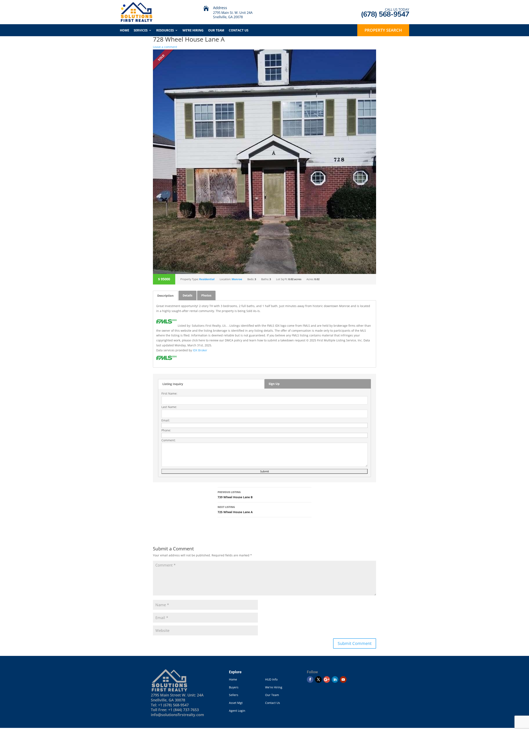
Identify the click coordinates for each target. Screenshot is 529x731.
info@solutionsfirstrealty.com (177, 714)
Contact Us (238, 30)
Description (165, 296)
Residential (206, 279)
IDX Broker (200, 350)
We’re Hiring (193, 30)
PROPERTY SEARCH (383, 30)
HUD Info (271, 679)
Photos (206, 295)
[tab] (165, 295)
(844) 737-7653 (186, 709)
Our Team (216, 30)
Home (124, 30)
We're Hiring (273, 687)
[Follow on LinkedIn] (335, 679)
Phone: (166, 430)
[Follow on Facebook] (310, 679)
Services (141, 30)
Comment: (168, 440)
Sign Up (274, 384)
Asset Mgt (236, 703)
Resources (165, 30)
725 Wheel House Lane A (235, 509)
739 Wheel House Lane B (235, 494)
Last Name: (169, 407)
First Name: (169, 393)
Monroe (237, 279)
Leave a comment (165, 47)
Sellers (233, 695)
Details (187, 295)
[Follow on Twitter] (318, 679)
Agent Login (237, 711)
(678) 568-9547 (176, 704)
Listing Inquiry (172, 384)
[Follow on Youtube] (343, 679)
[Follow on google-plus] (326, 679)
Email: (165, 420)
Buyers (233, 687)
